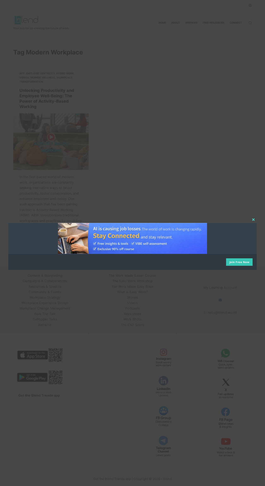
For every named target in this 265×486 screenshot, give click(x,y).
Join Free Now (239, 262)
